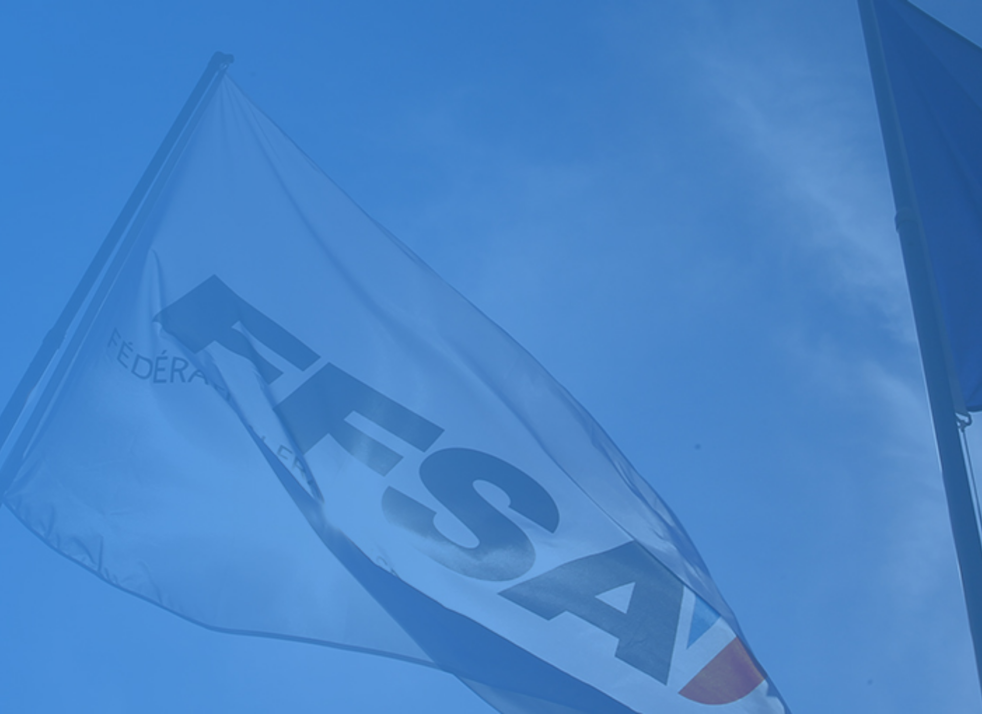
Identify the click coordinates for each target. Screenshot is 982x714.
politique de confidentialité (275, 677)
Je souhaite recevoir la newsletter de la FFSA (87, 667)
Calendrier (21, 492)
